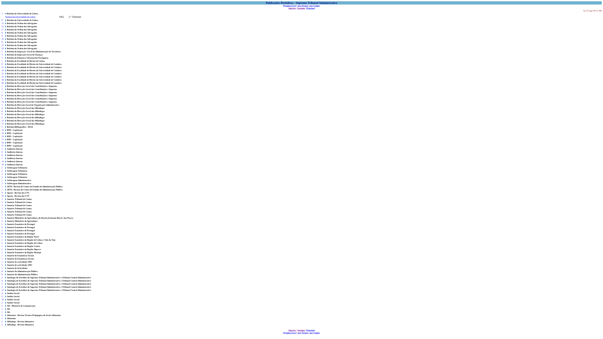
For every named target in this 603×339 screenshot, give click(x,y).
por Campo (315, 6)
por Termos (303, 6)
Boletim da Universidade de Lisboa (20, 17)
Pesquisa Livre (289, 6)
